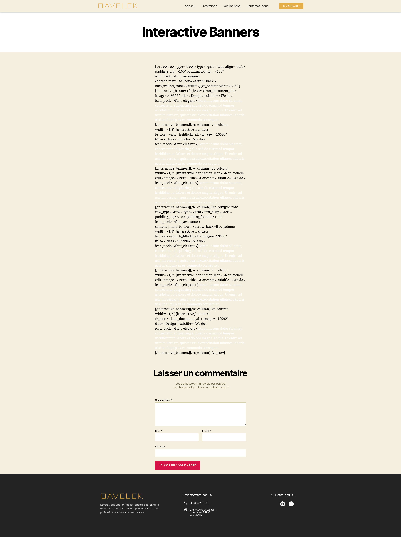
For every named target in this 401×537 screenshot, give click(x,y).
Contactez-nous (257, 6)
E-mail (206, 431)
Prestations (209, 6)
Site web (160, 446)
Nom (159, 431)
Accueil (190, 6)
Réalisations (231, 6)
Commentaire (163, 400)
